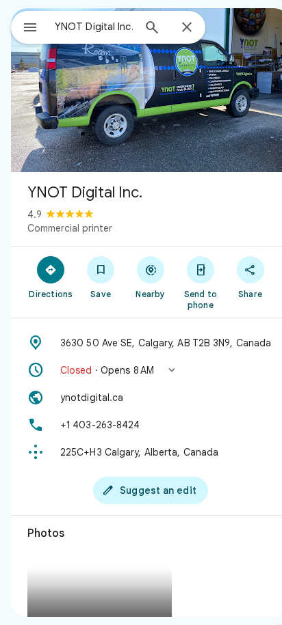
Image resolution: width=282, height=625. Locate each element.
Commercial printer (69, 228)
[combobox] (94, 26)
